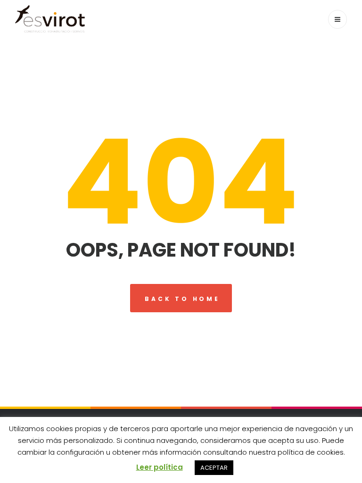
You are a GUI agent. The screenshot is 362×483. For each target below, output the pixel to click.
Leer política (159, 467)
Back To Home (182, 299)
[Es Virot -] (50, 19)
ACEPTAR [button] (214, 467)
